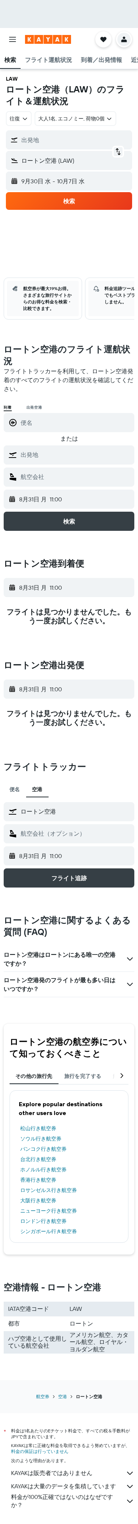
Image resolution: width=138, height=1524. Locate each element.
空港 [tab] (37, 789)
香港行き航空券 (38, 1179)
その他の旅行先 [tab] (34, 1076)
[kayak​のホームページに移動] (48, 39)
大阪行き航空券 (38, 1200)
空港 (62, 1396)
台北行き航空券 (38, 1159)
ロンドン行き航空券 (43, 1221)
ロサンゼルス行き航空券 (48, 1190)
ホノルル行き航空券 (43, 1169)
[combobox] (75, 454)
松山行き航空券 (38, 1128)
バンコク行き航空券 (43, 1149)
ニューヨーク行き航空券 (48, 1210)
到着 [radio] (8, 407)
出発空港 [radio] (34, 407)
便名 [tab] (15, 789)
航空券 (42, 1396)
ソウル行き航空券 (40, 1138)
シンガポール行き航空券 (48, 1231)
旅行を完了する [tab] (83, 1076)
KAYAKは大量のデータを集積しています (63, 1486)
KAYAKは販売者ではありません (51, 1473)
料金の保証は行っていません (39, 1451)
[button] (12, 39)
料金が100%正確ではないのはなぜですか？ (62, 1501)
